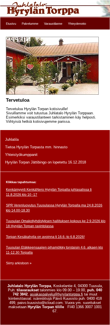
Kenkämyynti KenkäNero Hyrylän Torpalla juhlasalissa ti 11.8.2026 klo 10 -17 (49, 192)
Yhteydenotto (77, 23)
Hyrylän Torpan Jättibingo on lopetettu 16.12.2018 (45, 162)
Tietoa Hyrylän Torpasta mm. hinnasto (36, 147)
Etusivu (11, 23)
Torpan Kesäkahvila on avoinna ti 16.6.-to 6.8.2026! (45, 237)
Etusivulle (55, 9)
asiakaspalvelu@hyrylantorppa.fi (56, 294)
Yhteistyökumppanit (21, 155)
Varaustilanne (53, 23)
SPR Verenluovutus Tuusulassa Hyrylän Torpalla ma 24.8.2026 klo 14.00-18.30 (54, 207)
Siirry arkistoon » (19, 263)
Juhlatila (12, 139)
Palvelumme (30, 23)
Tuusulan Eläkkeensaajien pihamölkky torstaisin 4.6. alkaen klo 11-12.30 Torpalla (54, 250)
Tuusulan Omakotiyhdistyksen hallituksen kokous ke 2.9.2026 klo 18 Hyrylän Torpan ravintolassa (55, 223)
